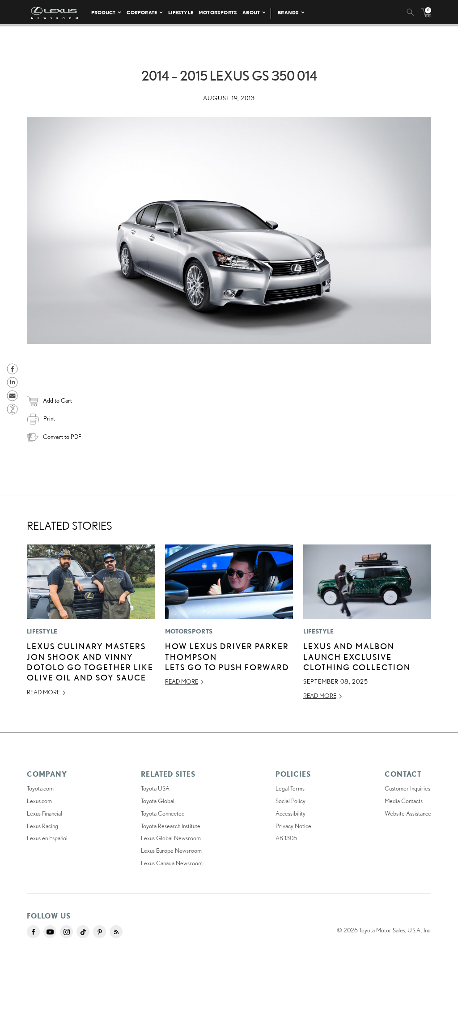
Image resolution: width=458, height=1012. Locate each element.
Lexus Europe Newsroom (171, 850)
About (251, 12)
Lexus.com (39, 800)
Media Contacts (404, 800)
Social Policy (290, 800)
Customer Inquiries (407, 788)
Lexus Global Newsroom (171, 838)
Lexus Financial (44, 813)
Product (103, 12)
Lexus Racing (42, 825)
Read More (43, 692)
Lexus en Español (47, 838)
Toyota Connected (163, 813)
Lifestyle (180, 12)
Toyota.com (40, 788)
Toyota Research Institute (170, 825)
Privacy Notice (293, 825)
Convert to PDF (62, 436)
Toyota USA (155, 788)
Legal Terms (290, 788)
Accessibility (290, 813)
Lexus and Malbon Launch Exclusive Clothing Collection (357, 657)
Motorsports (218, 12)
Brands (288, 12)
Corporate (142, 12)
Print (49, 418)
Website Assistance (408, 813)
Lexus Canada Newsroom (172, 863)
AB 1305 (286, 838)
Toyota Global (157, 800)
